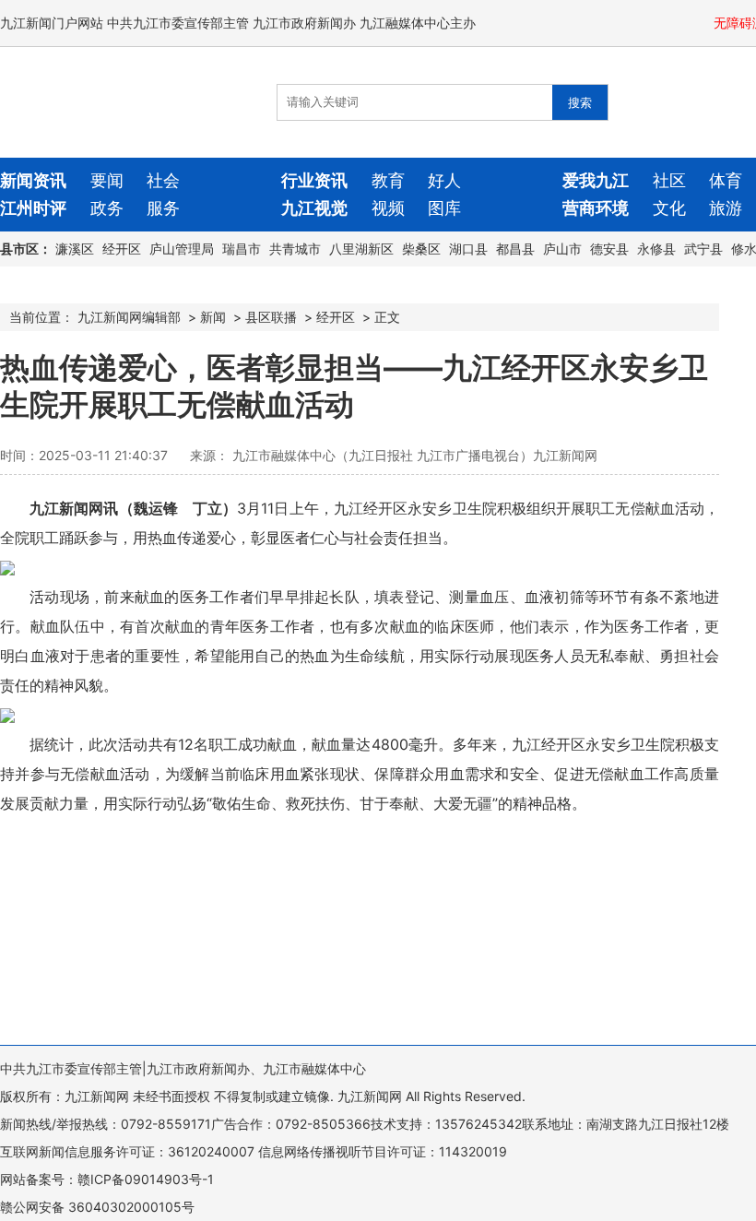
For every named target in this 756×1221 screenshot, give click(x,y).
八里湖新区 (361, 248)
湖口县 (468, 248)
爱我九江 (595, 180)
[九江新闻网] (106, 102)
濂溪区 (74, 248)
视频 (388, 208)
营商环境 (595, 208)
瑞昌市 (241, 248)
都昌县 (515, 248)
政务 (107, 208)
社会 (163, 180)
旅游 (725, 208)
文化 (669, 208)
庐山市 (562, 248)
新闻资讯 (33, 180)
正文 (387, 317)
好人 (444, 180)
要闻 (107, 180)
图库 (444, 208)
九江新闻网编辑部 (129, 317)
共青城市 (295, 248)
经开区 (121, 248)
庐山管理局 (181, 248)
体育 (725, 180)
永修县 (656, 248)
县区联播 (271, 317)
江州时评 (33, 208)
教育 (388, 180)
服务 (163, 208)
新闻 (213, 317)
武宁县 (703, 248)
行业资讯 (314, 180)
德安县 (609, 248)
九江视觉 (314, 208)
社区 (669, 180)
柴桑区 (421, 248)
